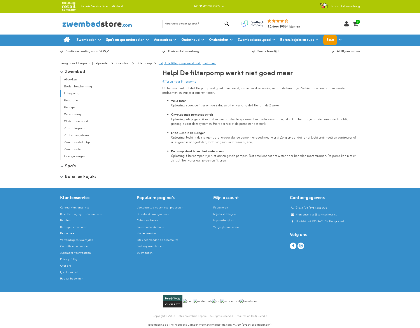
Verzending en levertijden (76, 240)
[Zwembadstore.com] (68, 6)
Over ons (65, 266)
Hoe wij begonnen (71, 278)
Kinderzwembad (147, 233)
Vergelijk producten (226, 227)
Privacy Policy (69, 259)
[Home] (66, 40)
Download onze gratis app (153, 214)
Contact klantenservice (74, 207)
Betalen (65, 220)
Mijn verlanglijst (223, 220)
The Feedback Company (184, 325)
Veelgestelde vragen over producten (160, 207)
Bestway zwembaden (150, 246)
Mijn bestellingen (224, 214)
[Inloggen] (346, 24)
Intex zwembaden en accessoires (157, 240)
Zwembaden (145, 253)
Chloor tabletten (147, 220)
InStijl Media (259, 316)
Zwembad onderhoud (150, 227)
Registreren (220, 207)
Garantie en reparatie (74, 246)
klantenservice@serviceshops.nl (316, 214)
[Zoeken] (227, 24)
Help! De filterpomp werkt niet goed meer (187, 63)
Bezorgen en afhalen (73, 227)
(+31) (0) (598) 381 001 (311, 208)
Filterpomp (144, 63)
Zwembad (123, 63)
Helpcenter (101, 63)
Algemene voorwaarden (75, 253)
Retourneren (68, 233)
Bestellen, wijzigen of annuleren (81, 214)
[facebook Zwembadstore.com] (293, 245)
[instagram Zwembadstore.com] (301, 245)
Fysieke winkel (69, 272)
